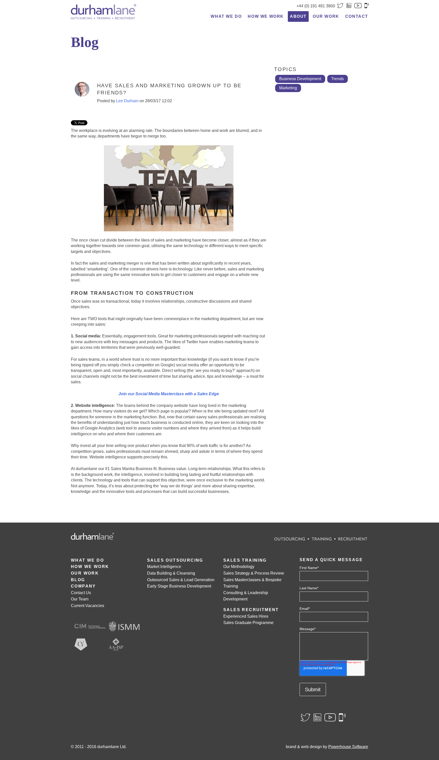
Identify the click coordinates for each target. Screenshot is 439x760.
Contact (356, 16)
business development (300, 79)
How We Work (266, 16)
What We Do (226, 16)
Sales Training (245, 560)
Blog (78, 580)
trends (337, 79)
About (298, 16)
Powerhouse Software (348, 747)
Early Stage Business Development (179, 586)
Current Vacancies (87, 605)
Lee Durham (127, 101)
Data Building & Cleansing (171, 573)
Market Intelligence (164, 566)
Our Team (79, 599)
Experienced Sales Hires (245, 616)
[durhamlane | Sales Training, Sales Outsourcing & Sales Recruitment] (103, 11)
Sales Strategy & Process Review (253, 573)
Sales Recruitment (251, 610)
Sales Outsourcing (175, 560)
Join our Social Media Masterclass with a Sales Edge (168, 394)
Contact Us (81, 593)
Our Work (326, 16)
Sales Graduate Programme (248, 622)
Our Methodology (238, 566)
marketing (288, 88)
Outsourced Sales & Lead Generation (180, 580)
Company (83, 586)
